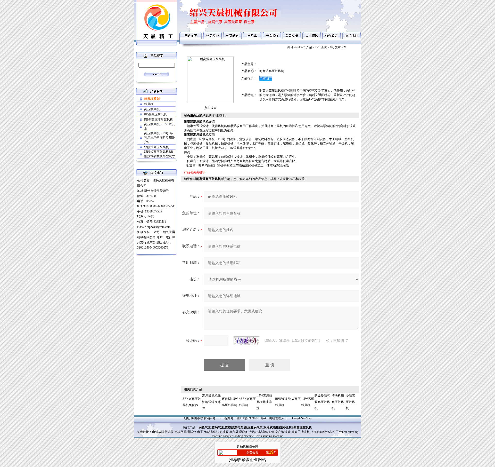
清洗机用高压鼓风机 (338, 402)
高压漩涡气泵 (253, 427)
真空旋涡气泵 (234, 427)
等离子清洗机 (300, 432)
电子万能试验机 (208, 432)
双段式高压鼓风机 (156, 147)
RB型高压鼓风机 (155, 114)
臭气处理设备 (238, 432)
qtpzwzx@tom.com (158, 227)
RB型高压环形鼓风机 (158, 119)
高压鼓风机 (152, 109)
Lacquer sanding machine (238, 436)
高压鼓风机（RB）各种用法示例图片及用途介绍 (159, 137)
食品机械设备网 (247, 446)
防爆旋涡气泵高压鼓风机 (322, 402)
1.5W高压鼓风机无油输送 (264, 402)
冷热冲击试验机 (259, 432)
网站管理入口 (278, 418)
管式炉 (275, 432)
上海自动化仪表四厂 (325, 432)
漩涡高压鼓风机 (350, 402)
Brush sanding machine (268, 436)
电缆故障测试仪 (163, 432)
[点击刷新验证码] (246, 340)
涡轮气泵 (205, 427)
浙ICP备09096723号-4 (251, 418)
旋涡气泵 (218, 427)
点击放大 (210, 108)
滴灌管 (286, 432)
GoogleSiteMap (301, 418)
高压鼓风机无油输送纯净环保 (211, 402)
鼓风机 (148, 104)
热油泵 (224, 432)
